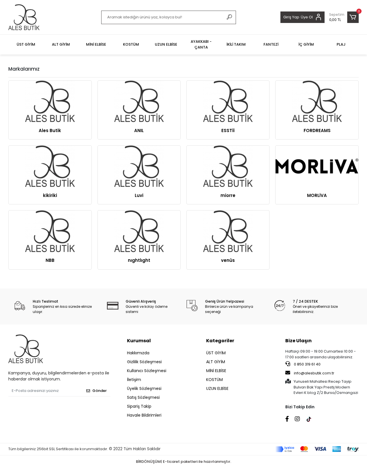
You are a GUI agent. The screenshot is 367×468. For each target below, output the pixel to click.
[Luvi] (139, 166)
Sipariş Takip (139, 406)
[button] (344, 17)
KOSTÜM (214, 379)
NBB (50, 260)
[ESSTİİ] (228, 101)
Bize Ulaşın (298, 340)
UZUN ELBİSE (217, 388)
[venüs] (228, 231)
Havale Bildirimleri (144, 415)
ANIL (139, 130)
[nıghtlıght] (139, 231)
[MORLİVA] (317, 166)
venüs (228, 260)
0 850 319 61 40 (307, 364)
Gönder (99, 390)
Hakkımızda (138, 353)
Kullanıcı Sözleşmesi (146, 371)
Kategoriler (220, 340)
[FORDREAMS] (317, 101)
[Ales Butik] (50, 101)
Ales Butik (50, 130)
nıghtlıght (139, 260)
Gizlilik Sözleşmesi (144, 362)
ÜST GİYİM (216, 353)
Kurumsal (139, 340)
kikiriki (50, 195)
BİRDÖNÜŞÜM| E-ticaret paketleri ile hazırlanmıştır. (183, 461)
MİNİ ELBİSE (216, 371)
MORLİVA (317, 195)
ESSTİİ (228, 130)
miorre (227, 195)
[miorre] (228, 166)
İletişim (134, 379)
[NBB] (50, 231)
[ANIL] (139, 101)
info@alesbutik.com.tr (314, 373)
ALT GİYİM (215, 362)
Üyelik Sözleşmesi (144, 388)
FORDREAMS (317, 130)
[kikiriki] (50, 166)
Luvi (139, 195)
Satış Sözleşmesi (143, 397)
